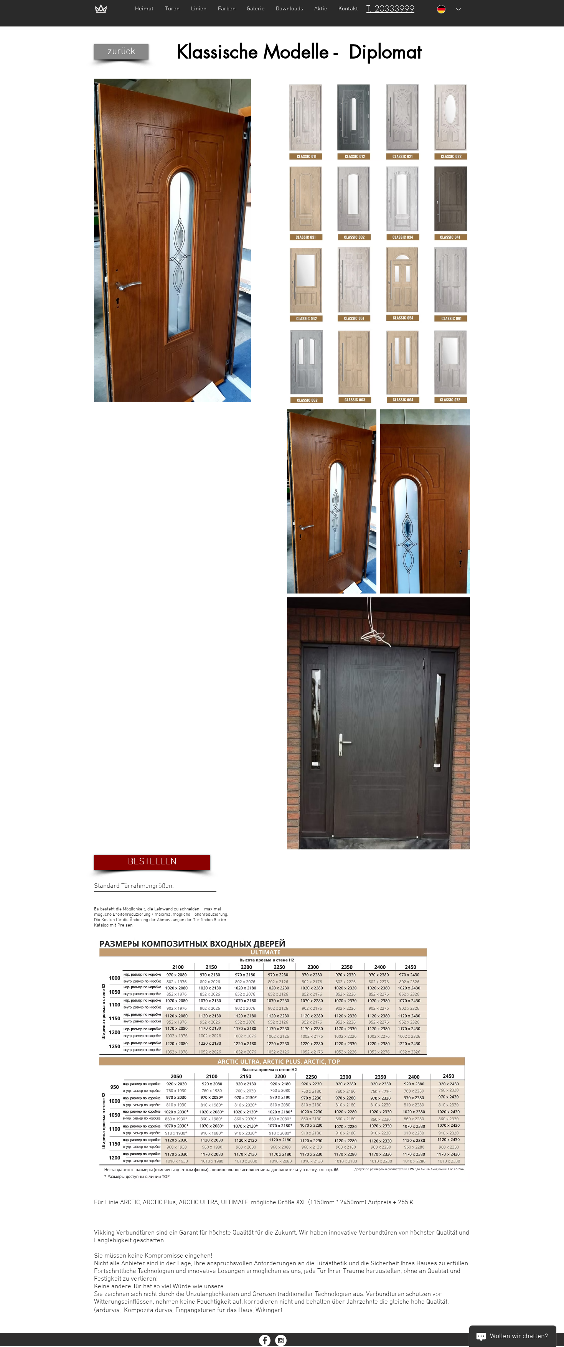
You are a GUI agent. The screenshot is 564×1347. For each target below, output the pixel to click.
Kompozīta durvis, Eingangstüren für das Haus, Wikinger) (203, 1310)
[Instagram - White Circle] (281, 1340)
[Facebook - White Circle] (264, 1340)
